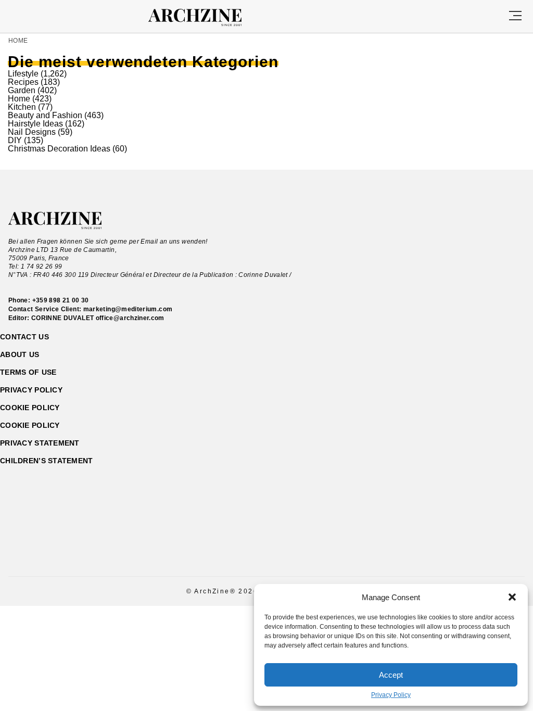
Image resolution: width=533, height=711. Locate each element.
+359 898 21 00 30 (60, 300)
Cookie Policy (30, 425)
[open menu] (515, 16)
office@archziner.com (130, 318)
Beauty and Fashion (45, 115)
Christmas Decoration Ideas (59, 148)
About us (19, 354)
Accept (391, 674)
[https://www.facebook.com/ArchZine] (239, 553)
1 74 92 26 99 (41, 266)
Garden (21, 90)
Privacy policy (31, 390)
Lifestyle (23, 73)
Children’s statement (46, 460)
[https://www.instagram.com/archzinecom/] (257, 553)
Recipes (23, 82)
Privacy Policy (391, 695)
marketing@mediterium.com (128, 309)
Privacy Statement (40, 443)
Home (18, 40)
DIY (15, 140)
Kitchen (22, 107)
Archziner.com (204, 18)
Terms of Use (28, 372)
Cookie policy (30, 407)
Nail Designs (32, 132)
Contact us (24, 337)
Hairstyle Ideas (35, 123)
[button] (512, 597)
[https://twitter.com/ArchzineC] (294, 553)
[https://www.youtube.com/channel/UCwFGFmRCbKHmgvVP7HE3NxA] (275, 553)
